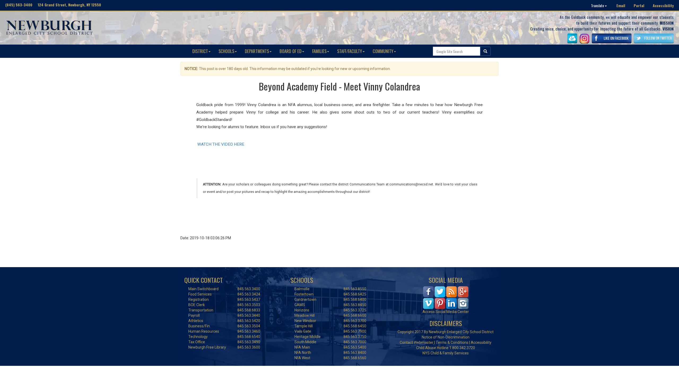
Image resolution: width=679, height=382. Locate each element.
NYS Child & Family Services (446, 353)
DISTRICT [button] (200, 51)
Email (620, 5)
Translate (598, 5)
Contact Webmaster (416, 342)
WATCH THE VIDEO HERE (220, 144)
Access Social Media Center (446, 312)
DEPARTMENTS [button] (257, 51)
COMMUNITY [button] (383, 51)
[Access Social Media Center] (445, 297)
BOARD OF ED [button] (291, 51)
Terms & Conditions (452, 342)
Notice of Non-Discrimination (445, 337)
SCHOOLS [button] (226, 51)
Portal (639, 5)
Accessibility (663, 5)
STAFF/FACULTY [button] (349, 51)
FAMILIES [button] (319, 51)
